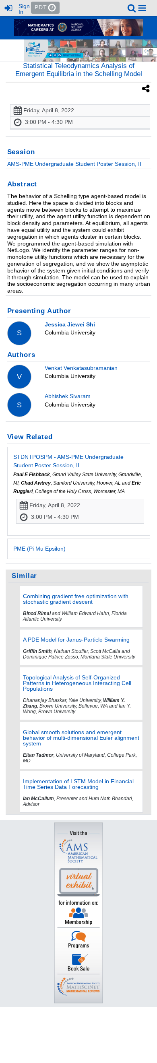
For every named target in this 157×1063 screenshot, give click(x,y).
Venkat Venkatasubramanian (81, 368)
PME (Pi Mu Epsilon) (39, 548)
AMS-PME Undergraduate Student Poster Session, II (74, 164)
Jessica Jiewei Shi (70, 324)
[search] (131, 7)
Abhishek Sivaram (68, 396)
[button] (142, 8)
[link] (131, 8)
